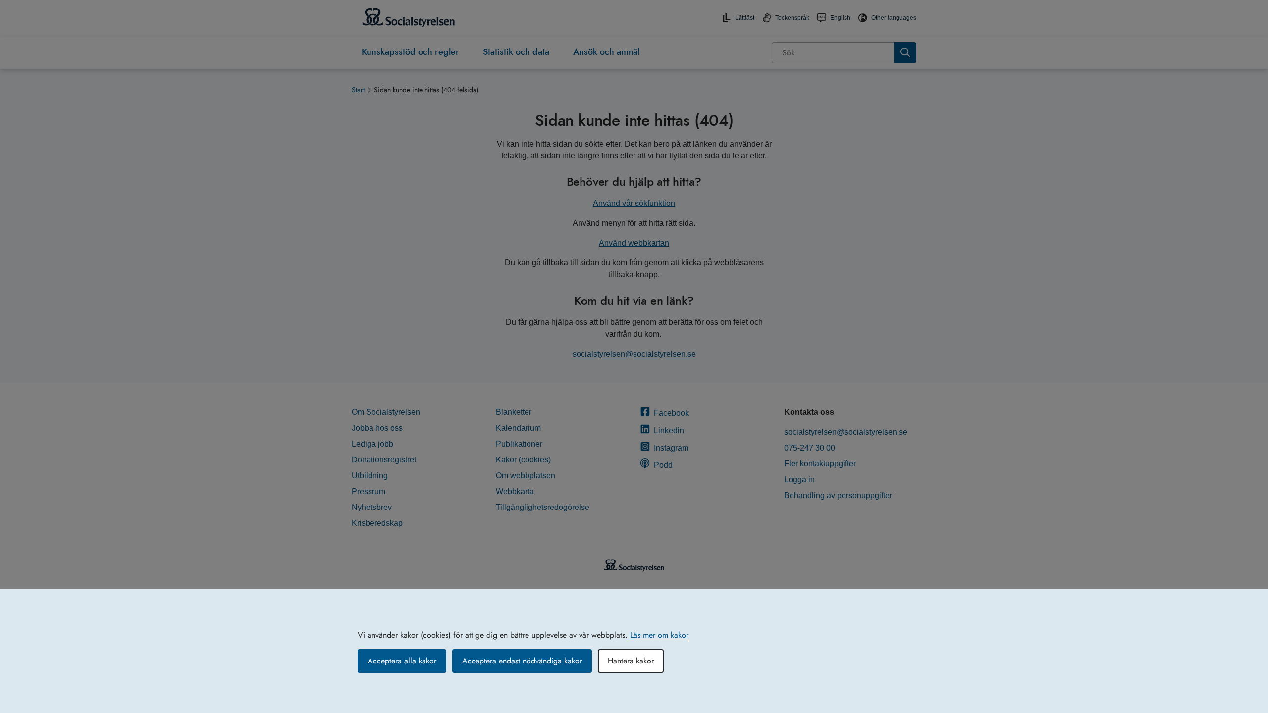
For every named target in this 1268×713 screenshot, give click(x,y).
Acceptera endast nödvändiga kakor (522, 660)
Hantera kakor (631, 660)
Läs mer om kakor (659, 635)
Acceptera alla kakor (402, 660)
